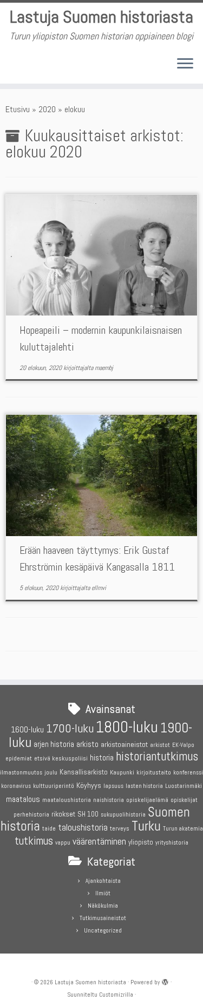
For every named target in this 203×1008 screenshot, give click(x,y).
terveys (119, 828)
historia (102, 757)
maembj (104, 368)
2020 (47, 109)
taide (49, 828)
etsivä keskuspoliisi (61, 758)
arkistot (160, 745)
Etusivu (17, 109)
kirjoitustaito (153, 772)
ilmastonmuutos (21, 772)
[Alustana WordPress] (165, 980)
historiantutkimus (157, 756)
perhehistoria (31, 814)
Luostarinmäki (183, 786)
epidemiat (18, 758)
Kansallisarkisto (84, 772)
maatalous (23, 799)
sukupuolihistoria (123, 814)
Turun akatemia (183, 828)
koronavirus (16, 786)
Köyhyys (88, 785)
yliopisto (140, 842)
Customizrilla (116, 994)
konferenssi (188, 772)
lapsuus (113, 786)
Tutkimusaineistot (103, 918)
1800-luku (127, 727)
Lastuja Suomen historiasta (101, 17)
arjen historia (54, 744)
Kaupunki (122, 772)
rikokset (63, 814)
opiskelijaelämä (147, 800)
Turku (146, 826)
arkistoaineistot (124, 744)
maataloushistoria (66, 800)
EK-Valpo (183, 745)
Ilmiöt (102, 893)
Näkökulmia (103, 905)
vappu (62, 842)
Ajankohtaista (103, 880)
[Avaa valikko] (185, 64)
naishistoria (108, 800)
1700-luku (70, 728)
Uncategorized (103, 930)
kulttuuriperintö (53, 786)
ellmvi (98, 588)
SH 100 (88, 814)
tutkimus (34, 841)
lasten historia (144, 786)
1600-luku (27, 729)
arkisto (87, 744)
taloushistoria (83, 827)
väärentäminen (99, 841)
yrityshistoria (171, 842)
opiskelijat (184, 800)
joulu (50, 772)
